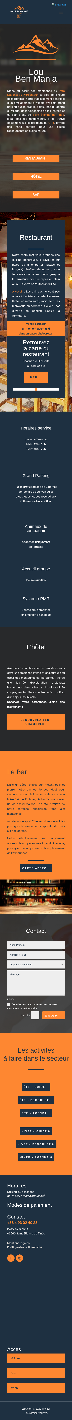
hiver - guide (34, 1131)
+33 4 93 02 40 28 (22, 1223)
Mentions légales (18, 1243)
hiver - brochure (34, 1144)
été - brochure (34, 1100)
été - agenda (34, 1113)
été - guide (34, 1087)
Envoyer (51, 1015)
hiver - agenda (34, 1157)
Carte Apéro (34, 868)
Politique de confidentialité (24, 1247)
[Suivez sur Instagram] (19, 1258)
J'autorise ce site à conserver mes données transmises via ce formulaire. (32, 1006)
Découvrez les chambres (35, 721)
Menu (35, 377)
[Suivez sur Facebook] (11, 1258)
